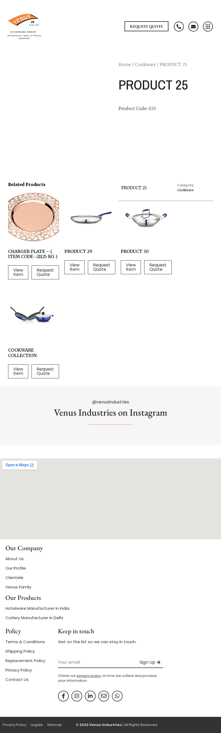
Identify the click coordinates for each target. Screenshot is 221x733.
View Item (18, 272)
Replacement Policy (25, 660)
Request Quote (45, 272)
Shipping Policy (20, 651)
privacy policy (89, 675)
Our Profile (15, 568)
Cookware (145, 64)
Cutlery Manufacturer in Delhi (34, 618)
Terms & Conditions (25, 642)
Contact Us (17, 679)
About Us (14, 558)
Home (125, 64)
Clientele (14, 577)
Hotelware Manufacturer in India (37, 608)
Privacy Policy (18, 670)
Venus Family (18, 587)
